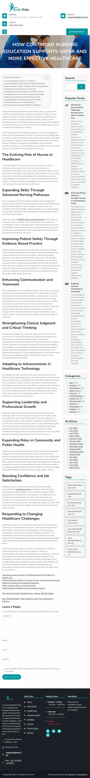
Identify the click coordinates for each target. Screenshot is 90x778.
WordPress (82, 774)
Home (29, 702)
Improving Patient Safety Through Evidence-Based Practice (26, 86)
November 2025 (76, 446)
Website (5, 659)
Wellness (73, 412)
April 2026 (73, 433)
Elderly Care (74, 390)
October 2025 (75, 449)
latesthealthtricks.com (74, 504)
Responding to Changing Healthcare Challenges (23, 105)
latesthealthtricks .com (74, 512)
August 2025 (74, 454)
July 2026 (73, 428)
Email (5, 650)
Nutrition (73, 404)
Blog (71, 383)
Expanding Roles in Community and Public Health (23, 100)
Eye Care (73, 393)
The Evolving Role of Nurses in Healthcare (20, 81)
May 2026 (73, 431)
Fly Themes (69, 774)
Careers (30, 724)
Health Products (76, 396)
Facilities (30, 719)
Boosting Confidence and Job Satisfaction (20, 102)
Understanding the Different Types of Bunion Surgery (23, 588)
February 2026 (75, 438)
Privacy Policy (33, 728)
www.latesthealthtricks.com (74, 530)
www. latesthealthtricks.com (74, 540)
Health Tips (74, 398)
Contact (30, 733)
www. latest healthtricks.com (74, 552)
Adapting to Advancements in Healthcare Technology (24, 94)
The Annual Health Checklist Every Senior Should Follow (28, 593)
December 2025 (76, 444)
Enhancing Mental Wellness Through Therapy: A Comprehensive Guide (31, 580)
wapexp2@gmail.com (78, 17)
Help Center (32, 706)
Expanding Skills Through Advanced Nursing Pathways (25, 83)
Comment (6, 616)
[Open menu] (4, 31)
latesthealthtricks (74, 495)
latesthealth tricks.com (72, 521)
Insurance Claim (33, 715)
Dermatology (74, 388)
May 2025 (73, 462)
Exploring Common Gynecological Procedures (20, 583)
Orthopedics (74, 406)
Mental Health (75, 401)
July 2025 (73, 457)
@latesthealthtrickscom (75, 486)
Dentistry (73, 385)
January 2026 (75, 441)
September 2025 (76, 452)
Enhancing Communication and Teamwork (20, 89)
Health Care (32, 711)
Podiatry (72, 409)
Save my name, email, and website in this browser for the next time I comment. (32, 670)
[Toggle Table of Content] (45, 78)
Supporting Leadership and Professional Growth (22, 97)
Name (5, 640)
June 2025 (73, 460)
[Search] (81, 86)
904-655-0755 (16, 25)
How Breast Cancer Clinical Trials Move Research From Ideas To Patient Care (77, 111)
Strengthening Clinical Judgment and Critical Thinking (24, 91)
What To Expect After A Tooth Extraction (19, 585)
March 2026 (74, 436)
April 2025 (73, 465)
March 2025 (74, 467)
